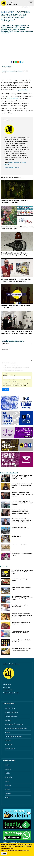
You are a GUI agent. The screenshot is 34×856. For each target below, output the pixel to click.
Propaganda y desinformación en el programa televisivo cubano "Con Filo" (22, 485)
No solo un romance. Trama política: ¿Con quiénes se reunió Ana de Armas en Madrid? (22, 476)
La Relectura (7, 11)
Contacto (8, 740)
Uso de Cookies (10, 748)
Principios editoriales (11, 712)
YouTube (24, 162)
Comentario (5, 349)
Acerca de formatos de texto (9, 363)
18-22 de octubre (12, 98)
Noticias (7, 773)
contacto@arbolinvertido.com (12, 167)
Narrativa (8, 793)
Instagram (17, 162)
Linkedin (7, 164)
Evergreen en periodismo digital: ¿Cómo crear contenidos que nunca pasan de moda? (22, 615)
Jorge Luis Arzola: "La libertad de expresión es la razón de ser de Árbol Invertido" (22, 503)
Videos (7, 797)
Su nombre (5, 343)
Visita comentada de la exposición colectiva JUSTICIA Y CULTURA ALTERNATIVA (16, 280)
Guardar (5, 389)
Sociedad (8, 769)
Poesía (7, 789)
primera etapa (23, 90)
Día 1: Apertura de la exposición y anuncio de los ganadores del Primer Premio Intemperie (16, 332)
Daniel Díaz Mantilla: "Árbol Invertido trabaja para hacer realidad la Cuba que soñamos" (20, 511)
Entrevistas (8, 777)
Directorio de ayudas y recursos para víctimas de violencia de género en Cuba (22, 571)
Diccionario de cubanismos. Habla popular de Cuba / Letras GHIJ (21, 649)
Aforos (11, 71)
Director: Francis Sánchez (11, 693)
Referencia (6, 687)
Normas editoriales (11, 716)
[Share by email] (18, 62)
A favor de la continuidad (19, 545)
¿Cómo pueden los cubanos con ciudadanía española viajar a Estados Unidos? (22, 598)
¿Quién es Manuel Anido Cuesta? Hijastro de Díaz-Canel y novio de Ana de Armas (22, 494)
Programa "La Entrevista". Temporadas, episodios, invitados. (21, 528)
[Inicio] (9, 3)
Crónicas (8, 785)
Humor (7, 781)
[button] (22, 7)
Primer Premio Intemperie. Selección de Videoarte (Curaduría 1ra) (14, 201)
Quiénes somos (10, 708)
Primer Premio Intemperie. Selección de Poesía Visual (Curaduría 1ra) (17, 228)
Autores (7, 732)
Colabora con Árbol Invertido (14, 724)
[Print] (22, 62)
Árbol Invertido (6, 67)
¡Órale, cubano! (16, 536)
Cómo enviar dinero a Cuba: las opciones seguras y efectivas (20, 631)
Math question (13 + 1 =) (9, 375)
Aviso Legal (8, 744)
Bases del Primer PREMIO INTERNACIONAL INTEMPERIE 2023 (16, 306)
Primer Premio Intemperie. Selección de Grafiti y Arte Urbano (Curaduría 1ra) (14, 254)
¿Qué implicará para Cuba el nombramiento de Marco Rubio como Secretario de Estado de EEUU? (22, 520)
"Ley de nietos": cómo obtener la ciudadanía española (21, 623)
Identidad (8, 720)
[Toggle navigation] (31, 3)
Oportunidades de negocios (13, 736)
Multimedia (19, 71)
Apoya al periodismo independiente (16, 728)
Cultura (14, 71)
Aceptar (4, 853)
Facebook (11, 162)
